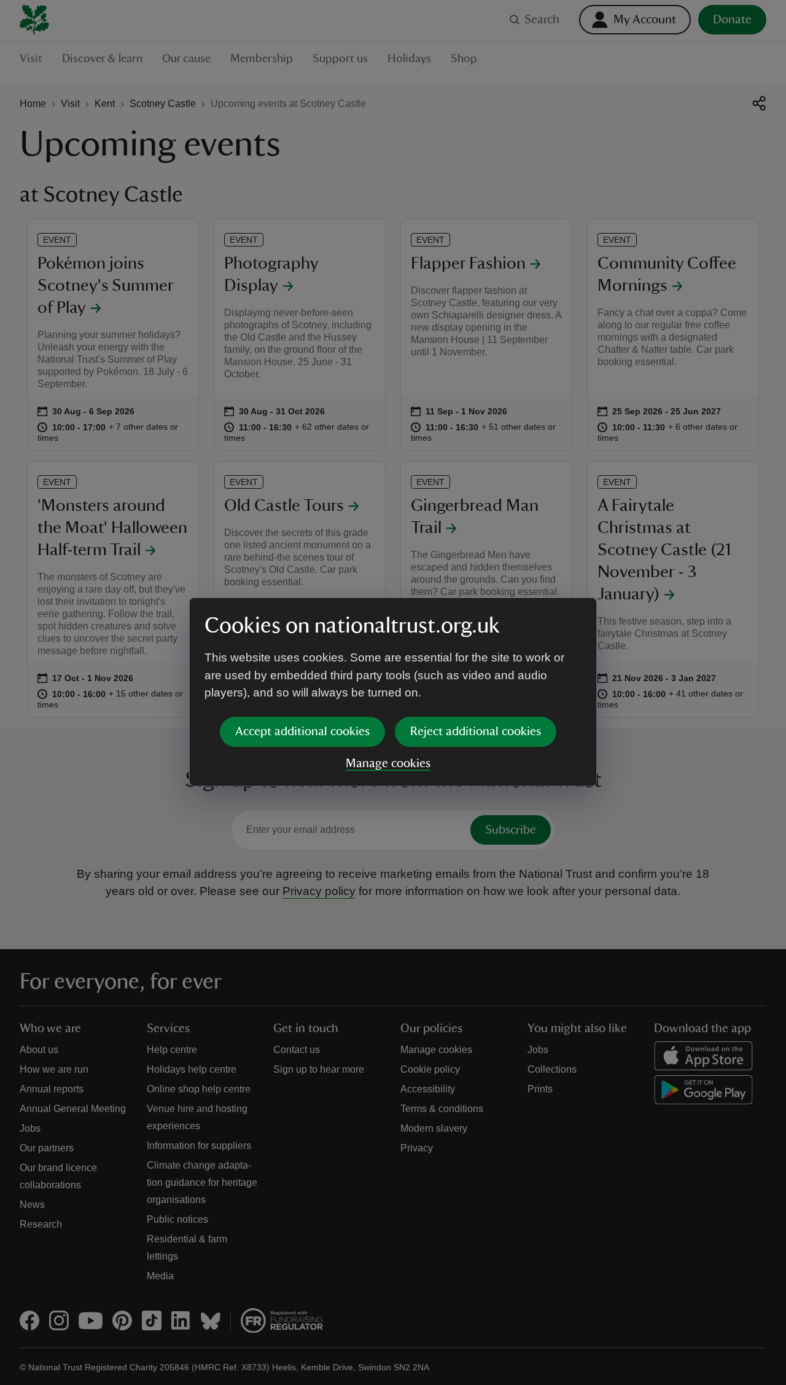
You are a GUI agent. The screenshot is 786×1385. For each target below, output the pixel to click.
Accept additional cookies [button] (302, 731)
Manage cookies (388, 763)
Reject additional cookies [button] (475, 731)
